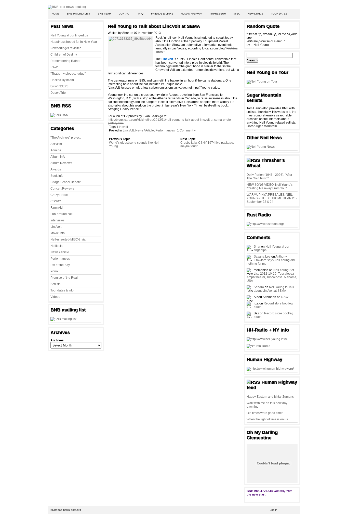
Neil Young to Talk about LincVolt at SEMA (154, 26)
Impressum (218, 13)
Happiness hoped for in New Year (73, 42)
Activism (56, 144)
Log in (273, 509)
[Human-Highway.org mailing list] (270, 368)
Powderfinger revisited (66, 48)
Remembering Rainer (65, 61)
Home (55, 13)
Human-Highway (192, 13)
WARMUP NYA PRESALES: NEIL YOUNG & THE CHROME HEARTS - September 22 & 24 (272, 198)
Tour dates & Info (62, 290)
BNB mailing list (78, 13)
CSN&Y (55, 201)
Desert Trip (58, 93)
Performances (60, 258)
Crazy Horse (59, 195)
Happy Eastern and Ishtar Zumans (270, 396)
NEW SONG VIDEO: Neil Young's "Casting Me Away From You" (269, 186)
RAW (54, 67)
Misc (237, 13)
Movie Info (57, 233)
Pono (54, 271)
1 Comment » (186, 130)
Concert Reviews (62, 188)
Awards (55, 169)
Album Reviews (61, 163)
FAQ (140, 13)
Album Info (57, 156)
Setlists (55, 284)
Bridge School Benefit (65, 182)
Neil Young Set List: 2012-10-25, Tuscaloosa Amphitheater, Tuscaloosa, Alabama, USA (272, 275)
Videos (55, 297)
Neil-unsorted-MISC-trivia (68, 239)
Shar (257, 246)
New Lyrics (255, 13)
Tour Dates (279, 13)
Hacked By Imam (62, 80)
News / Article (59, 252)
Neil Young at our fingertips (69, 35)
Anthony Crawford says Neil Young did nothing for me (271, 260)
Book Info (56, 176)
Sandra (259, 287)
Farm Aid (56, 207)
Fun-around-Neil (61, 214)
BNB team (104, 13)
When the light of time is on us (267, 419)
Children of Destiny (63, 54)
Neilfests (56, 246)
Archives (57, 340)
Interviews (57, 220)
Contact (125, 13)
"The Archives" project (65, 137)
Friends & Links (162, 13)
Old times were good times (265, 413)
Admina (55, 150)
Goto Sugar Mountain (262, 126)
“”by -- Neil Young (272, 39)
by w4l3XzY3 (59, 86)
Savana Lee (262, 256)
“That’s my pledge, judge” (68, 73)
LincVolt (55, 227)
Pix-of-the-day (60, 265)
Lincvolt (122, 127)
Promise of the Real (64, 277)
